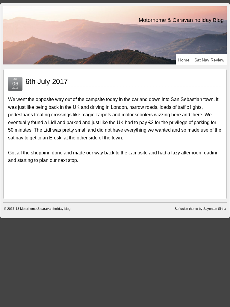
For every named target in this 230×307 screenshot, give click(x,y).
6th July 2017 (46, 81)
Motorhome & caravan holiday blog (45, 208)
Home (184, 60)
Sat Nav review (209, 60)
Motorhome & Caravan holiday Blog (181, 20)
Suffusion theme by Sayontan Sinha (200, 208)
